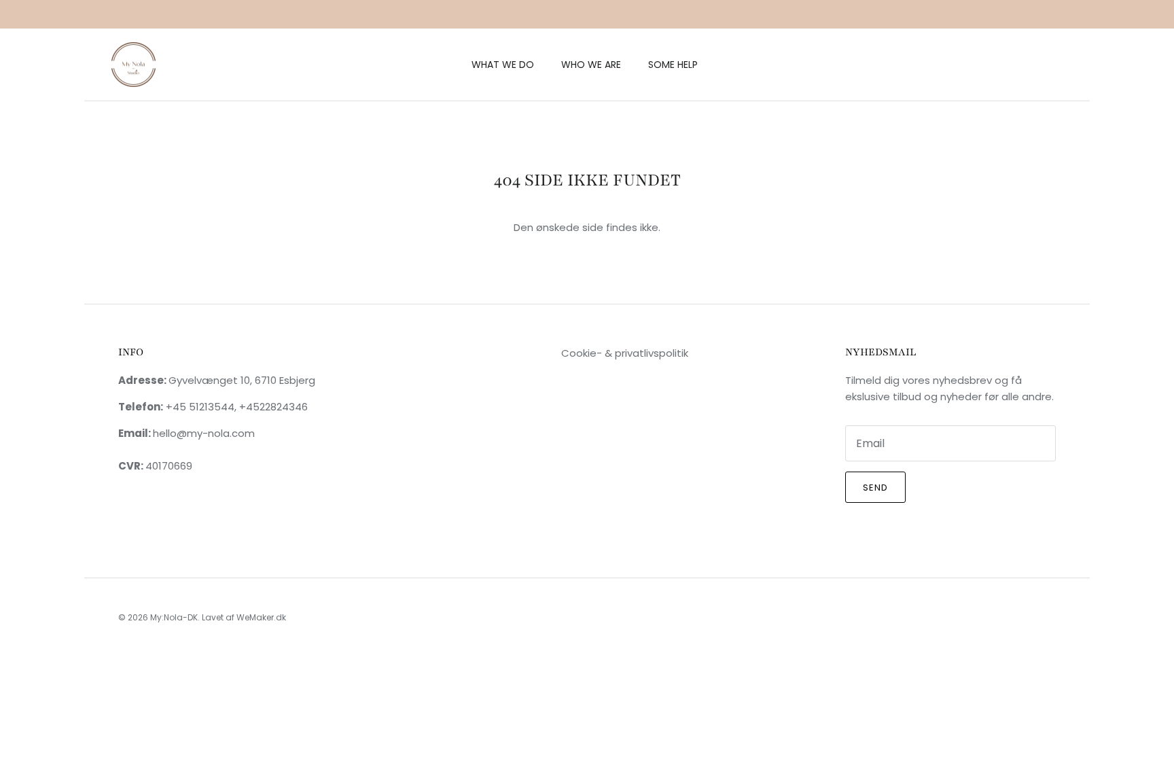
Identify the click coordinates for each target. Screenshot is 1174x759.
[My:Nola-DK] (133, 65)
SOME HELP (673, 64)
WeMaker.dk (261, 617)
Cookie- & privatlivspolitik (624, 353)
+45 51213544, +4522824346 (235, 407)
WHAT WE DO (503, 64)
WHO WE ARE (591, 64)
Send (875, 487)
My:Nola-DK (174, 617)
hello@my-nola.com (204, 433)
